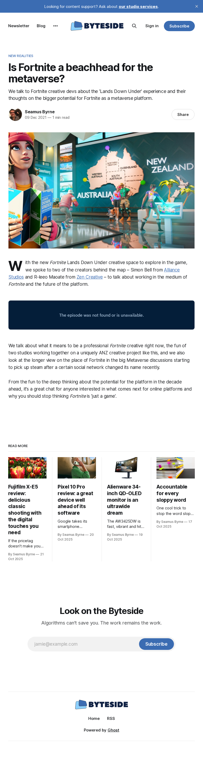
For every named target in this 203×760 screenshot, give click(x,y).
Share (183, 114)
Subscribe (179, 26)
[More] (55, 26)
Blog (41, 25)
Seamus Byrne (40, 111)
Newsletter (18, 25)
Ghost (113, 730)
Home (94, 718)
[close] (196, 6)
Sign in (152, 25)
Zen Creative (90, 277)
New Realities (21, 56)
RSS (111, 718)
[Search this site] (134, 26)
